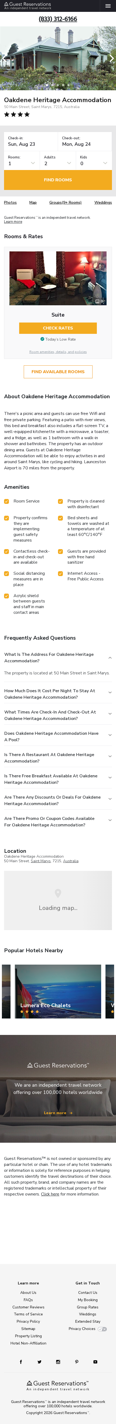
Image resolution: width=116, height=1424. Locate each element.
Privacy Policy (28, 1321)
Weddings (103, 202)
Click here (50, 1194)
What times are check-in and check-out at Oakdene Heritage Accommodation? (50, 715)
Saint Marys (41, 861)
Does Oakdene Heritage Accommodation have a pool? (51, 736)
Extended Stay (87, 1321)
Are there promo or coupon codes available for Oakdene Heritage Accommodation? (49, 822)
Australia (71, 861)
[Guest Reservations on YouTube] (93, 1362)
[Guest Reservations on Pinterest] (77, 1362)
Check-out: (71, 138)
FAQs (28, 1299)
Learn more (13, 222)
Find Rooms (58, 180)
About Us (28, 1292)
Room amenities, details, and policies (58, 352)
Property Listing (28, 1336)
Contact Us (87, 1292)
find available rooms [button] (58, 372)
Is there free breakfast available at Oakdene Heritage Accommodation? (50, 779)
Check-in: (15, 138)
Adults (50, 157)
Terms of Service (28, 1314)
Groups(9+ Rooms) (65, 202)
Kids (83, 157)
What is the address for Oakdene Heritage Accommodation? (49, 658)
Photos (10, 202)
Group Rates (87, 1307)
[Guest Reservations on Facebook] (23, 1362)
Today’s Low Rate (60, 339)
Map (33, 202)
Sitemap (28, 1328)
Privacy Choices (82, 1328)
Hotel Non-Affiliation (28, 1343)
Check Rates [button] (58, 328)
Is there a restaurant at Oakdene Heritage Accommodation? (49, 758)
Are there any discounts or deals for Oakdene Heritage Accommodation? (52, 800)
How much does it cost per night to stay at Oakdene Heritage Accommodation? (49, 694)
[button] (6, 58)
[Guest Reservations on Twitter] (40, 1362)
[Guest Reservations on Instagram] (58, 1362)
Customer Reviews (28, 1307)
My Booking (88, 1299)
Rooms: (14, 157)
